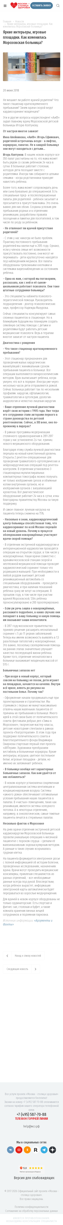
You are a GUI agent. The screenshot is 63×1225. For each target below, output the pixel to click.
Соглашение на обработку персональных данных (31, 1211)
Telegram (44, 1149)
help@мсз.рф (31, 1126)
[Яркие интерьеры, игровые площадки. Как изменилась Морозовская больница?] (31, 54)
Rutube (35, 1149)
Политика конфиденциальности (31, 1207)
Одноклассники (27, 1149)
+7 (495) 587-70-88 (31, 1114)
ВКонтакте (10, 1149)
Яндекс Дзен (52, 1149)
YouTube (18, 1149)
